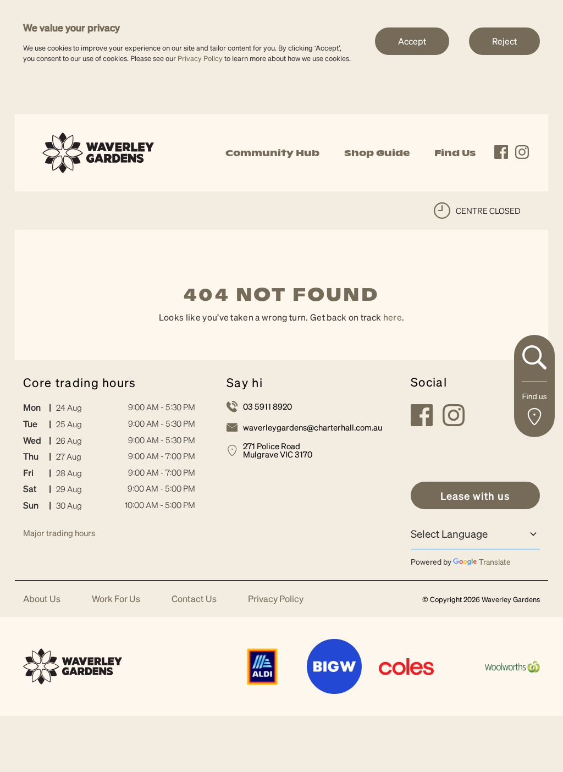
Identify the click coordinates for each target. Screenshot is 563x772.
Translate (495, 561)
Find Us (455, 153)
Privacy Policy (200, 58)
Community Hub (272, 153)
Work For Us (116, 599)
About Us (41, 599)
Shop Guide (377, 153)
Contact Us (194, 599)
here (392, 317)
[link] (98, 151)
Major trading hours (59, 532)
